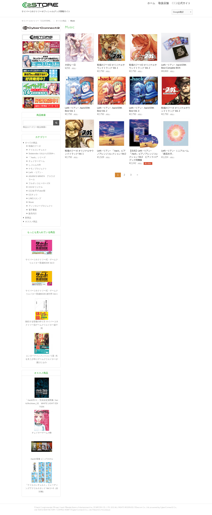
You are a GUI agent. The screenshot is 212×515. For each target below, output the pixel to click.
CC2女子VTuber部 (37, 191)
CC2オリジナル (36, 187)
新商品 (28, 218)
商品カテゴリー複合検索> (34, 127)
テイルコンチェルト (38, 150)
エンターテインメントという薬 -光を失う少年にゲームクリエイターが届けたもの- (42, 359)
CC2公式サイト (181, 3)
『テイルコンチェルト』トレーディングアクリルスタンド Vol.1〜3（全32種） (42, 488)
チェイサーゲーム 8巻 (42, 433)
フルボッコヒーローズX (39, 183)
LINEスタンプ (35, 198)
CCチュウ (33, 194)
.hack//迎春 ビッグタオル (41, 459)
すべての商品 (31, 143)
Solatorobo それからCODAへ (42, 153)
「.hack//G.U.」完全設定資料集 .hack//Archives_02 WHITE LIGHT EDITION (41, 403)
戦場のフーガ (35, 146)
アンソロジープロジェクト (41, 206)
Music (31, 202)
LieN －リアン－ (36, 172)
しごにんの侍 (35, 165)
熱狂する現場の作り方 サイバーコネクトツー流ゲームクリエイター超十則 (41, 324)
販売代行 (33, 213)
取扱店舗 (163, 3)
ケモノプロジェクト (38, 168)
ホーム (151, 3)
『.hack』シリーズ (37, 157)
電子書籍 (33, 210)
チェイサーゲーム (37, 161)
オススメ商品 (31, 221)
